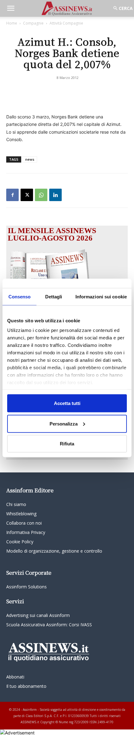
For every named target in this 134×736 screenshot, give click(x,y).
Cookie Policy (19, 542)
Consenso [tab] (19, 296)
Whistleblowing (21, 514)
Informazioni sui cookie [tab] (101, 296)
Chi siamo (16, 504)
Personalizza (64, 423)
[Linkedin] (55, 195)
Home (11, 23)
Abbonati (15, 677)
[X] (27, 195)
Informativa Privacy (25, 532)
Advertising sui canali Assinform (38, 615)
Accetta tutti (67, 403)
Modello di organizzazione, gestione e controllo (54, 551)
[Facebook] (12, 195)
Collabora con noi (24, 523)
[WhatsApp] (41, 195)
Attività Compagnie (66, 23)
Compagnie (33, 23)
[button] (11, 8)
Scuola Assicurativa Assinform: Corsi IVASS (49, 625)
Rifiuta (67, 443)
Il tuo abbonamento (26, 686)
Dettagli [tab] (53, 296)
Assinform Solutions (26, 587)
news (29, 159)
